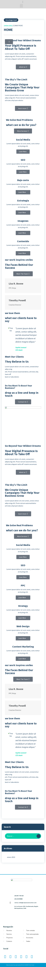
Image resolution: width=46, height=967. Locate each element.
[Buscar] (38, 836)
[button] (21, 6)
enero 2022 (11, 857)
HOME (8, 30)
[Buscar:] (23, 836)
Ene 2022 (8, 25)
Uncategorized (11, 20)
